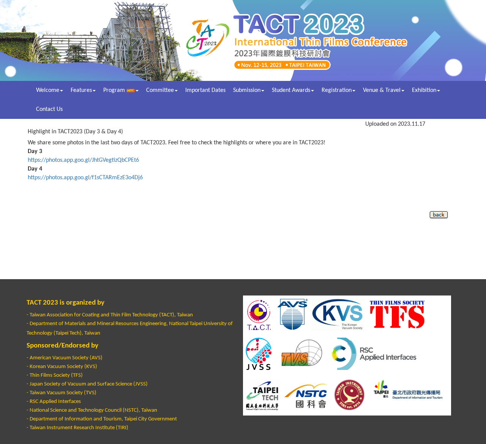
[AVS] (292, 314)
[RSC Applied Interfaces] (380, 354)
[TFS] (398, 314)
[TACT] (258, 314)
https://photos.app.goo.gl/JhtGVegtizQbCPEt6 (83, 160)
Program (114, 90)
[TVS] (299, 354)
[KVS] (338, 314)
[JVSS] (258, 354)
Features (81, 90)
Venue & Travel (382, 90)
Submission (246, 90)
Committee (160, 90)
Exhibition (424, 90)
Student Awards (291, 90)
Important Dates (205, 90)
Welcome (47, 90)
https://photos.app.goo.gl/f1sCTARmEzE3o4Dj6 (85, 178)
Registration (337, 90)
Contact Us (49, 109)
